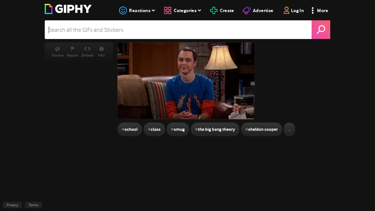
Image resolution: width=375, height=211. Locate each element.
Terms (33, 205)
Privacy (12, 205)
